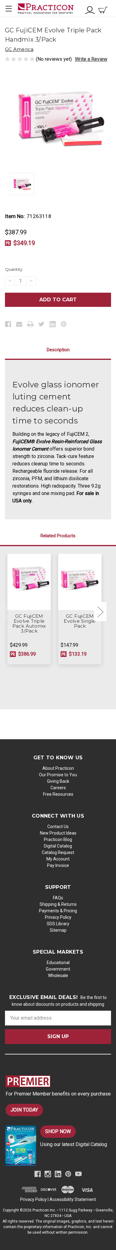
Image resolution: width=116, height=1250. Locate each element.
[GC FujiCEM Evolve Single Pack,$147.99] (80, 582)
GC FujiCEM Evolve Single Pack (80, 621)
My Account (58, 858)
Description (58, 350)
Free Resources (58, 794)
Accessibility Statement (72, 1199)
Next (100, 611)
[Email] (19, 324)
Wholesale (58, 975)
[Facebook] (8, 324)
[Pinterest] (64, 324)
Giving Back (58, 781)
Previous (8, 611)
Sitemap (58, 930)
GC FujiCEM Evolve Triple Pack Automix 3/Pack (29, 623)
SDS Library (58, 923)
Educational (58, 962)
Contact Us (58, 826)
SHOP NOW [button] (58, 1131)
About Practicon (58, 768)
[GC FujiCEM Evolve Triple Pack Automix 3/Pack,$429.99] (29, 582)
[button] (58, 1081)
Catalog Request (58, 852)
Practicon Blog (58, 839)
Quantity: (14, 269)
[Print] (30, 324)
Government (58, 969)
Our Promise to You (58, 774)
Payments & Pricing (58, 910)
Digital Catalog (58, 846)
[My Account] (90, 9)
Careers (58, 787)
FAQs (58, 897)
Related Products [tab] (58, 535)
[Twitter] (41, 324)
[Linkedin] (52, 324)
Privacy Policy (58, 917)
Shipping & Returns (58, 904)
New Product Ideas (58, 833)
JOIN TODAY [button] (24, 1110)
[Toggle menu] (8, 8)
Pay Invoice (58, 865)
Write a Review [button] (91, 59)
